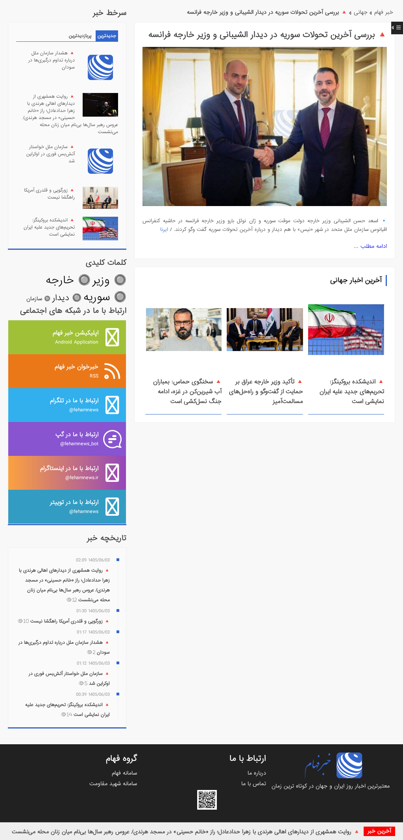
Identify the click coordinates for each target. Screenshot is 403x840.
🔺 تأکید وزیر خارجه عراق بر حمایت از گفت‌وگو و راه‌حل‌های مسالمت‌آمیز (266, 391)
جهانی (361, 12)
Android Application (75, 337)
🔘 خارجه (68, 280)
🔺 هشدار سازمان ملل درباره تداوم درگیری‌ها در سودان (51, 60)
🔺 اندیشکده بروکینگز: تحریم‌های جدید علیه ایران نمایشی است (352, 391)
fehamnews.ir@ (69, 472)
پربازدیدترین (80, 35)
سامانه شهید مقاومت (113, 783)
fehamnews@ (74, 405)
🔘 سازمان (38, 298)
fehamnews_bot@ (76, 439)
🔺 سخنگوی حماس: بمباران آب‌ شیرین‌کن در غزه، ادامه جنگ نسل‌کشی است (187, 391)
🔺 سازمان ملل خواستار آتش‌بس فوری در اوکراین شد (50, 154)
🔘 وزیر (109, 280)
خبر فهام (383, 12)
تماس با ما (253, 783)
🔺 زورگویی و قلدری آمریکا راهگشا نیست (49, 194)
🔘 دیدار (66, 298)
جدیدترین (107, 35)
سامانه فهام (124, 773)
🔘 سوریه (104, 297)
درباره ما (257, 773)
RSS (76, 371)
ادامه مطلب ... (370, 246)
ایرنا (164, 229)
